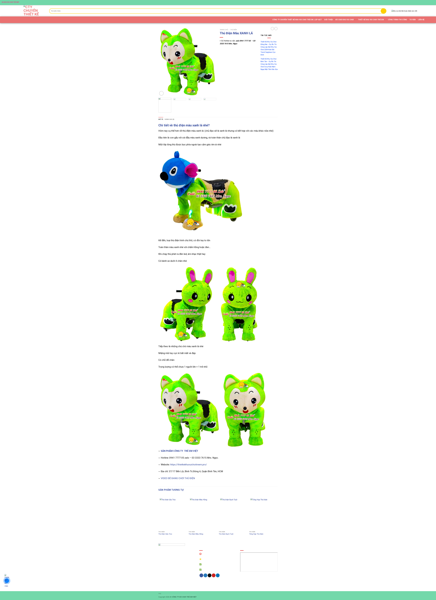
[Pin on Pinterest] (214, 575)
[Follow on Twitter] (426, 2)
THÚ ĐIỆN (233, 30)
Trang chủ (224, 30)
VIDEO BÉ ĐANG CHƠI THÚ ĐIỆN (178, 478)
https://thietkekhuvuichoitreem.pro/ (188, 464)
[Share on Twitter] (205, 575)
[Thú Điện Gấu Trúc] (172, 513)
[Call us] (431, 2)
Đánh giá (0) (169, 119)
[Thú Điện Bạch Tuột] (232, 513)
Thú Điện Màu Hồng (196, 534)
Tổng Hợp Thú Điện (256, 534)
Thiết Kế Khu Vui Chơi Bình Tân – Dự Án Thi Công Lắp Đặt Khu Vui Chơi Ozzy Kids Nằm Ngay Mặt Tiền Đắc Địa (269, 64)
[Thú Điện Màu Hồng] (202, 513)
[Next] (212, 62)
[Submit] (383, 10)
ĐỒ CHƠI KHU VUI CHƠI (344, 20)
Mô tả (160, 119)
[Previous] (162, 62)
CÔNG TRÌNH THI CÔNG (397, 20)
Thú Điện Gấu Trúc (165, 534)
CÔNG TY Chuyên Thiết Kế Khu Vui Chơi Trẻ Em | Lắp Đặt (297, 20)
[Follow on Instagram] (424, 2)
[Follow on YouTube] (433, 2)
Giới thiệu (328, 20)
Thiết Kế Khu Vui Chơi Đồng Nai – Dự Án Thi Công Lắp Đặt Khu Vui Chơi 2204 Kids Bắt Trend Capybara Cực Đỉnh (269, 48)
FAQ (159, 593)
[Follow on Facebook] (422, 2)
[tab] (160, 119)
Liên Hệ (421, 20)
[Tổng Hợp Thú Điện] (263, 513)
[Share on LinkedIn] (218, 575)
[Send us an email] (429, 2)
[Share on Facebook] (201, 575)
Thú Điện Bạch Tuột (226, 534)
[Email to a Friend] (209, 575)
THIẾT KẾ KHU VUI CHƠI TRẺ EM (371, 20)
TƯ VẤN (412, 20)
